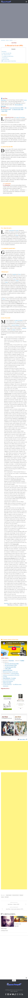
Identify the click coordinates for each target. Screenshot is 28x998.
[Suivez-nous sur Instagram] (17, 994)
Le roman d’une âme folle (6, 53)
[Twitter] (10, 994)
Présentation (4, 51)
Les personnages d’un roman (9, 679)
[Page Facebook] (6, 994)
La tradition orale (17, 923)
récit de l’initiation (15, 325)
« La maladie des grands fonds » (8, 56)
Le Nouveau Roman (15, 673)
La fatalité (5, 676)
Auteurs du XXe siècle (7, 670)
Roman (2, 897)
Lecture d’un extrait (5, 59)
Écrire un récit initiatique (8, 681)
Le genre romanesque (7, 684)
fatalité (13, 329)
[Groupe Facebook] (8, 994)
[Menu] (26, 1)
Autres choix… (22, 739)
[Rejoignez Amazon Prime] (20, 994)
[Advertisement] (14, 22)
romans (25, 100)
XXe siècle (7, 40)
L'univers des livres (15, 895)
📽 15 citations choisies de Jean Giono (9, 61)
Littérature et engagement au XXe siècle (11, 675)
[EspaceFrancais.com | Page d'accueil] (8, 2)
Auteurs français (3, 40)
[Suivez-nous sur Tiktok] (15, 994)
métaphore (24, 328)
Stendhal (14, 274)
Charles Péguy (4, 928)
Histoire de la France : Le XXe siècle (10, 671)
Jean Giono (11, 40)
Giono (17, 235)
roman (17, 117)
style (14, 279)
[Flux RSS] (22, 994)
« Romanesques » (5, 57)
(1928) (4, 111)
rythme (17, 280)
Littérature (21, 895)
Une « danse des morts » (6, 54)
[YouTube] (13, 994)
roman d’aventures (19, 320)
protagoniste (11, 230)
